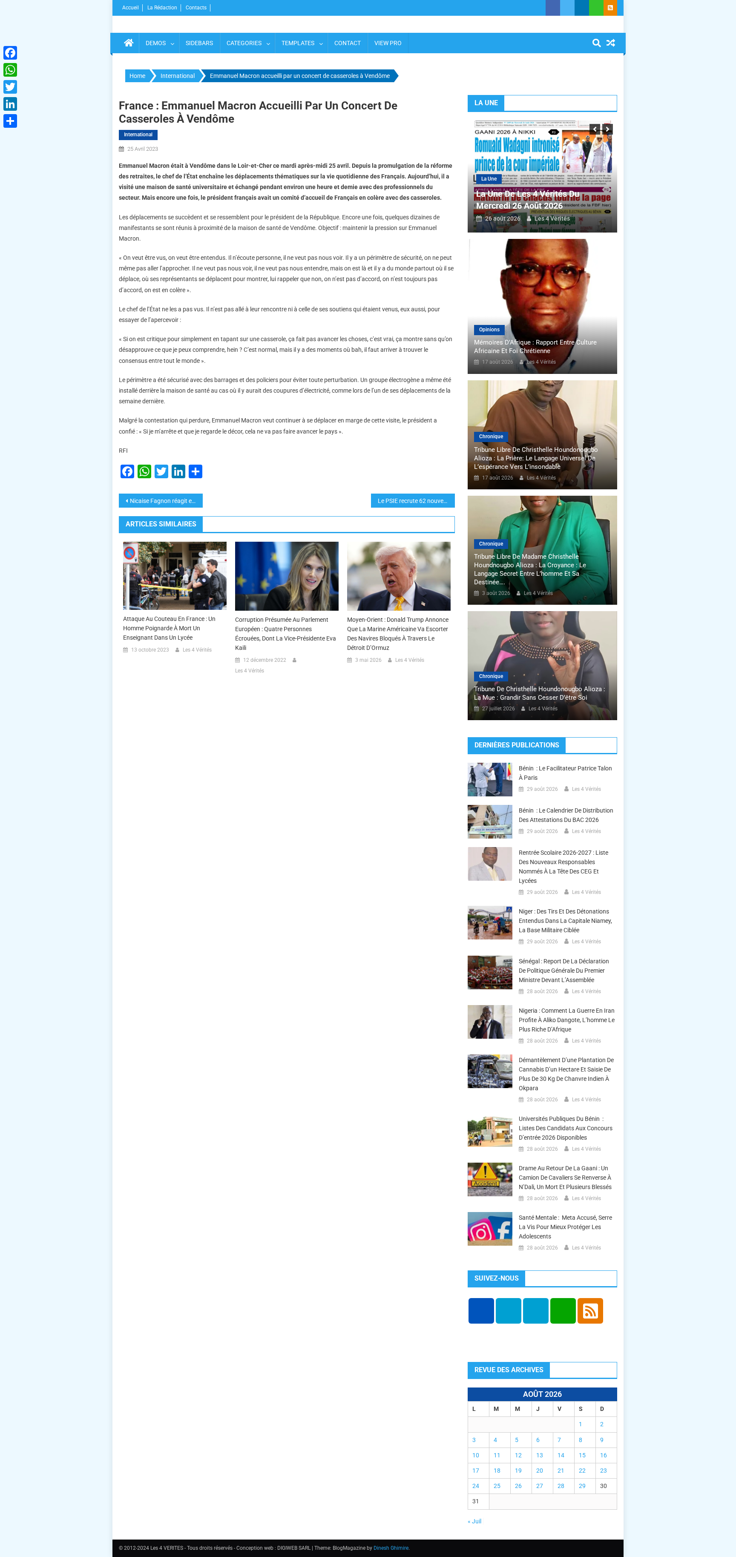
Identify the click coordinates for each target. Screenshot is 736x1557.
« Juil (474, 1521)
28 (561, 1485)
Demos (156, 43)
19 (518, 1470)
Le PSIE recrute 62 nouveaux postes (416, 500)
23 (603, 1470)
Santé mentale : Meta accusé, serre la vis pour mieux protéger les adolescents (565, 1227)
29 (582, 1485)
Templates (298, 43)
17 (475, 1470)
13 (539, 1455)
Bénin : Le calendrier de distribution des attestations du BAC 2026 (566, 815)
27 (539, 1485)
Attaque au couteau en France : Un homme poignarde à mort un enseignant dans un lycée (169, 628)
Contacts (196, 8)
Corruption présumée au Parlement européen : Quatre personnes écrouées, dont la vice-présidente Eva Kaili (285, 633)
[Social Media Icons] (481, 1311)
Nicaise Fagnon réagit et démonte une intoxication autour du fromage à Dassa (166, 500)
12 (518, 1455)
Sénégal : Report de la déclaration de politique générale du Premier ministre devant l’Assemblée (564, 970)
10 (475, 1455)
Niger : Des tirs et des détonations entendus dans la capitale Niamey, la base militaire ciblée (565, 921)
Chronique (491, 437)
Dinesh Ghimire (391, 1548)
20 (539, 1470)
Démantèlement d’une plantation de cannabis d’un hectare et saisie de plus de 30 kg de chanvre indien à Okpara (566, 1074)
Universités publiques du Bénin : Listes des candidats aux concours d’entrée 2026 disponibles (565, 1128)
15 (582, 1455)
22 (582, 1470)
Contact (347, 43)
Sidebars (199, 43)
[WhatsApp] (10, 69)
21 (561, 1470)
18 (497, 1470)
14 (561, 1455)
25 (497, 1485)
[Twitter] (10, 86)
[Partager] (10, 120)
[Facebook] (10, 52)
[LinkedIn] (10, 103)
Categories (244, 43)
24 (475, 1485)
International (138, 135)
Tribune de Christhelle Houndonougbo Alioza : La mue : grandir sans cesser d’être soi (539, 693)
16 (603, 1455)
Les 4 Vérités (197, 650)
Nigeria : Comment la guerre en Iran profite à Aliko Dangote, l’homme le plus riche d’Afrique (567, 1020)
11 (497, 1455)
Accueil (130, 8)
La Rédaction (162, 8)
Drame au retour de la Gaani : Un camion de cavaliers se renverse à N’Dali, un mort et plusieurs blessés (565, 1177)
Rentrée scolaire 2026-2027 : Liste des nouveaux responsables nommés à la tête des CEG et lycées (563, 866)
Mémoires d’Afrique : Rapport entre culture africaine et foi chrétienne (535, 347)
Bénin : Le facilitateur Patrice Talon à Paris (565, 773)
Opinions (489, 330)
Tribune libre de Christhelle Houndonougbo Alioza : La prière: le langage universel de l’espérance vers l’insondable (536, 458)
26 (518, 1485)
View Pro (388, 43)
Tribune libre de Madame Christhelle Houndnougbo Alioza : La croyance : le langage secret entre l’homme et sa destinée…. (530, 569)
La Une (489, 179)
